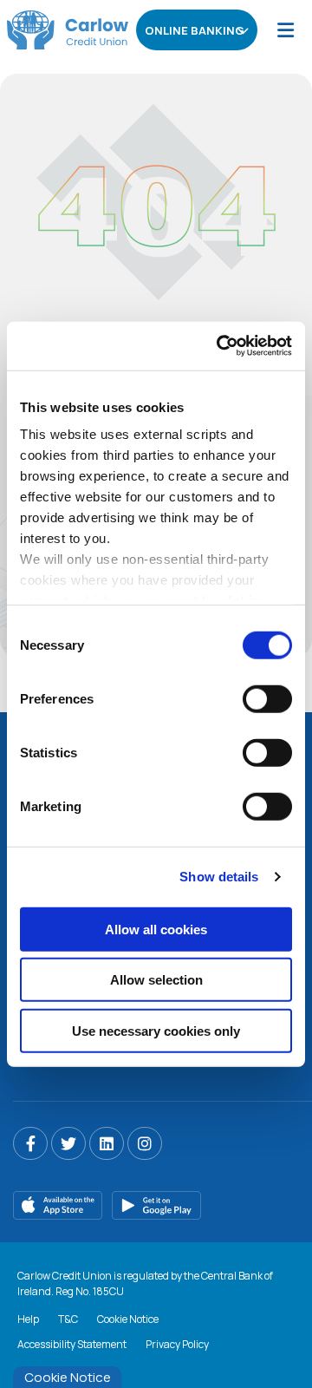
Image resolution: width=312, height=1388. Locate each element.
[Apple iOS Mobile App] (58, 1205)
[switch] (267, 698)
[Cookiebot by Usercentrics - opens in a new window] (220, 346)
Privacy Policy (177, 1344)
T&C (68, 1319)
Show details (218, 876)
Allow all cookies (156, 928)
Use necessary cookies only (156, 1030)
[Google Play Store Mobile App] (157, 1205)
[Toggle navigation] (285, 29)
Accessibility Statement (72, 1344)
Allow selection (156, 979)
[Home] (60, 30)
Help (28, 1319)
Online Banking (194, 30)
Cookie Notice (128, 1319)
